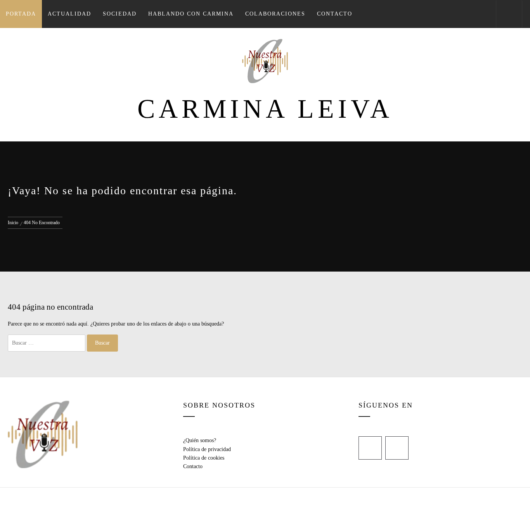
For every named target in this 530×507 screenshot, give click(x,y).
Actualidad (69, 14)
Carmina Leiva (265, 109)
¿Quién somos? (199, 440)
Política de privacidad (207, 449)
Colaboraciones (275, 14)
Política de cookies (203, 458)
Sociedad (120, 14)
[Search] (509, 14)
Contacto (334, 14)
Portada (21, 14)
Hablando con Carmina (191, 14)
